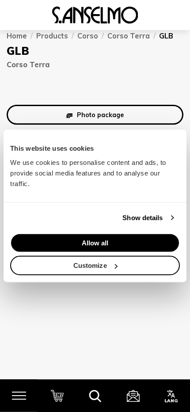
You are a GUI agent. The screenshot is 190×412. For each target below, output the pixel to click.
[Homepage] (95, 15)
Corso (87, 36)
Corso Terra (128, 36)
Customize (90, 265)
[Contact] (133, 395)
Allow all (95, 242)
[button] (95, 395)
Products (52, 36)
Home (17, 36)
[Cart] (57, 395)
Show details (142, 217)
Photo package (100, 114)
